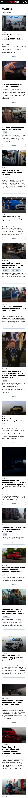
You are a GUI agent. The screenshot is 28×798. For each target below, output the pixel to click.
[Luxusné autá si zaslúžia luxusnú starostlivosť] (14, 70)
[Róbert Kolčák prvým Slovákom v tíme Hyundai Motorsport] (14, 158)
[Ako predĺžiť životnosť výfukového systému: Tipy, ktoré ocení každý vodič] (14, 251)
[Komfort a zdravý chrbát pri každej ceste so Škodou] (14, 115)
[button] (2, 2)
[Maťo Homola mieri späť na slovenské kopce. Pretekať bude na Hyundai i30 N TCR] (14, 787)
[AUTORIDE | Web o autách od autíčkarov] (14, 2)
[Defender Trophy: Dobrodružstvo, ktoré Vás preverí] (14, 408)
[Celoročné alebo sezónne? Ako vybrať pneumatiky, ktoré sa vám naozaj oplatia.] (14, 597)
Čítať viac (14, 56)
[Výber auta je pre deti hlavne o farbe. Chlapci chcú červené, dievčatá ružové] (14, 555)
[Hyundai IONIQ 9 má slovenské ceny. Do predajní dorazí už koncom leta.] (14, 515)
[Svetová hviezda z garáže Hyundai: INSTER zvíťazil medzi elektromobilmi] (14, 690)
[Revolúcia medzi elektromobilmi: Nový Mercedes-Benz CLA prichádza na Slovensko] (14, 735)
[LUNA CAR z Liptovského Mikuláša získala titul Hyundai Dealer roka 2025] (14, 294)
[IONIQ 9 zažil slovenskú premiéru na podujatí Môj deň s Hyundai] (14, 205)
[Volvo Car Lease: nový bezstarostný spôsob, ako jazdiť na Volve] (14, 644)
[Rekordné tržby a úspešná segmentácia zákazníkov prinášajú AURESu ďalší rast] (14, 23)
